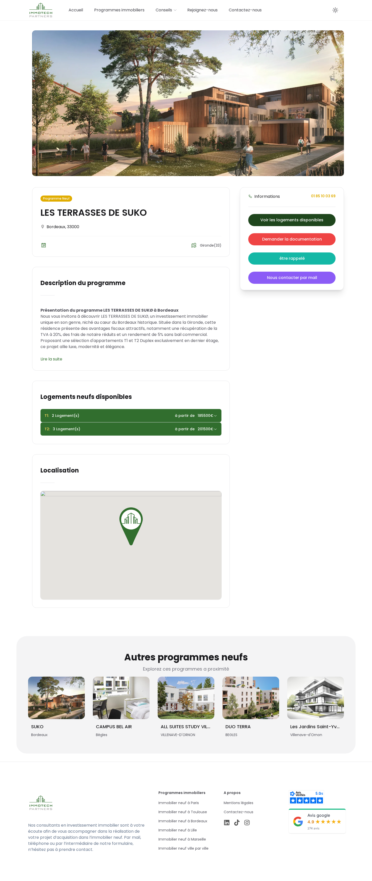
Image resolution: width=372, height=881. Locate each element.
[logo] (76, 802)
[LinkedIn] (227, 823)
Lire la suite (51, 359)
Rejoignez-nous (202, 10)
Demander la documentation (292, 239)
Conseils (164, 10)
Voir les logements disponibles (291, 220)
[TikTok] (237, 823)
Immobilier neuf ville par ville (183, 848)
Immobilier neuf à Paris (178, 802)
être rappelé (292, 258)
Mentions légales (238, 802)
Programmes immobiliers (119, 10)
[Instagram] (247, 823)
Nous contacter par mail (292, 278)
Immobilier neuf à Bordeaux (182, 821)
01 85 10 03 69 (323, 196)
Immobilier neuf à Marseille (182, 839)
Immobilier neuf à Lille (177, 830)
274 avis (313, 828)
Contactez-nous (245, 10)
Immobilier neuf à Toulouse (182, 811)
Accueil (76, 10)
